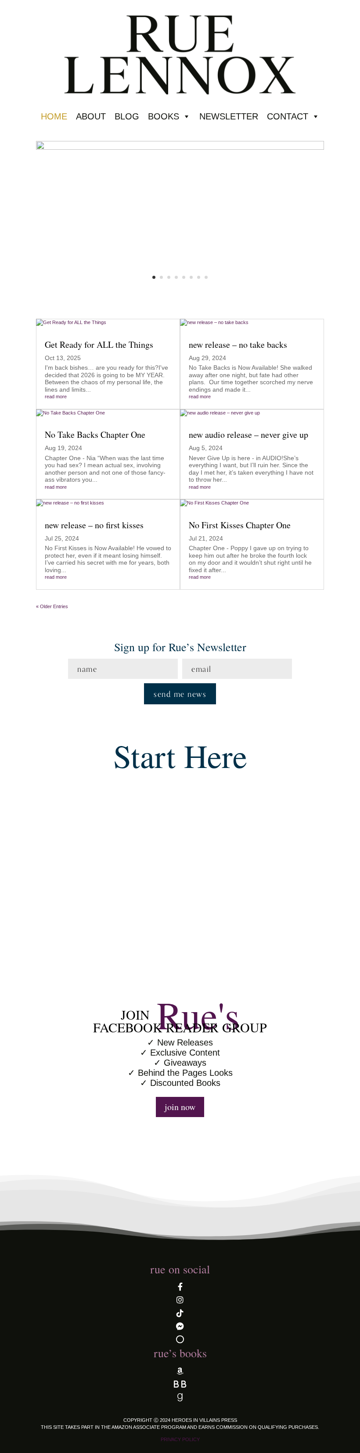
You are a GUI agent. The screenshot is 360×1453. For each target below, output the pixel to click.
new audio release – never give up (248, 434)
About (91, 116)
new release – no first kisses (94, 525)
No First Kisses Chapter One (240, 525)
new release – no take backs (238, 344)
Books (163, 116)
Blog (127, 116)
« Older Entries (52, 606)
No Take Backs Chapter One (95, 434)
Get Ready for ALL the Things (99, 344)
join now (180, 1107)
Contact (287, 116)
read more (56, 396)
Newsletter (228, 116)
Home (54, 116)
